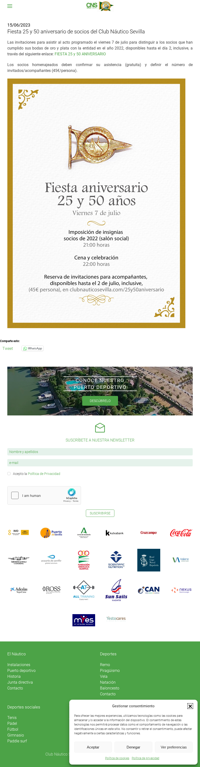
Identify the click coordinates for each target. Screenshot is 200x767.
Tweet (7, 348)
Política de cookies (117, 758)
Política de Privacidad (44, 474)
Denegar (133, 747)
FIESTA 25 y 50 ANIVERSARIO (80, 54)
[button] (190, 706)
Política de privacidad (145, 758)
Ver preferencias (174, 747)
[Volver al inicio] (100, 6)
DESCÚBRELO (100, 401)
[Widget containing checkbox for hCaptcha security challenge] (44, 495)
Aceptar (93, 747)
